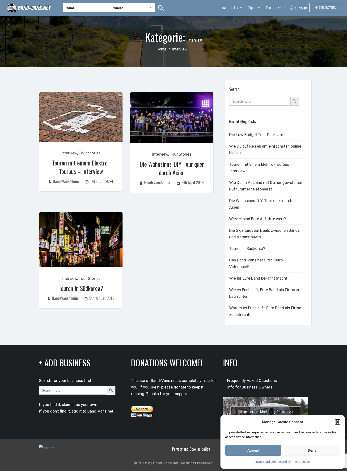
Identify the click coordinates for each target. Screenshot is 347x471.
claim (67, 404)
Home (161, 49)
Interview (69, 153)
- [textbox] (126, 8)
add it (77, 411)
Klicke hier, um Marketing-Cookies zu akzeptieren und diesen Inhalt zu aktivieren (265, 414)
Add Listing (327, 7)
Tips (251, 7)
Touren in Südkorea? (81, 288)
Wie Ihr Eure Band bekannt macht (258, 278)
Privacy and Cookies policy (191, 449)
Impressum (303, 461)
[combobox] (132, 8)
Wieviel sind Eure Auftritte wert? (257, 218)
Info (234, 7)
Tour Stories (90, 153)
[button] (337, 422)
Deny (312, 450)
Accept (253, 450)
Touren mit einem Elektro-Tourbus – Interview (81, 167)
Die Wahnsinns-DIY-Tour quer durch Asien (172, 168)
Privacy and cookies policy (272, 461)
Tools (270, 7)
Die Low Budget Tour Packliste (256, 134)
